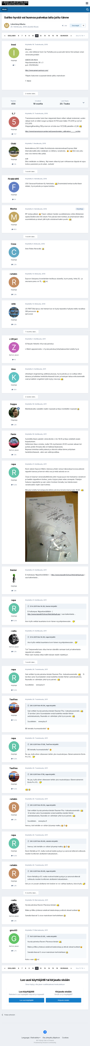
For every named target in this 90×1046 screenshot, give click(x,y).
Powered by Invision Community (45, 1042)
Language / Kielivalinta (30, 1038)
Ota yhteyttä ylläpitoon (51, 1038)
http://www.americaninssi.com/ (36, 70)
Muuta (36, 27)
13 (45, 36)
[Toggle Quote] (29, 606)
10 (33, 36)
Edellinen (11, 36)
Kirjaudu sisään (63, 1000)
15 (53, 36)
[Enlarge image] (80, 126)
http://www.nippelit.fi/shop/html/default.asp (67, 575)
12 (40, 36)
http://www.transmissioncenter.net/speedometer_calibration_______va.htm (52, 131)
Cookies (65, 1038)
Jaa (65, 25)
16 (57, 36)
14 (49, 36)
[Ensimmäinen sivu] (4, 35)
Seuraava (64, 36)
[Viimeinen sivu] (71, 35)
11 (36, 36)
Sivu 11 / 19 (80, 36)
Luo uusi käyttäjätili (26, 1000)
